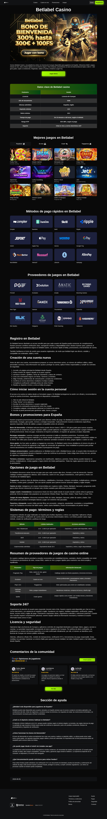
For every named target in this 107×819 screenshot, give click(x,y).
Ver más (53, 688)
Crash (63, 143)
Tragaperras (85, 143)
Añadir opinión (87, 659)
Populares (19, 143)
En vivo (41, 143)
